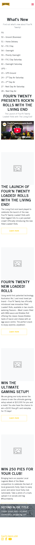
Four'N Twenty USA (9, 536)
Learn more (14, 231)
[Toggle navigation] (32, 4)
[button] (21, 4)
